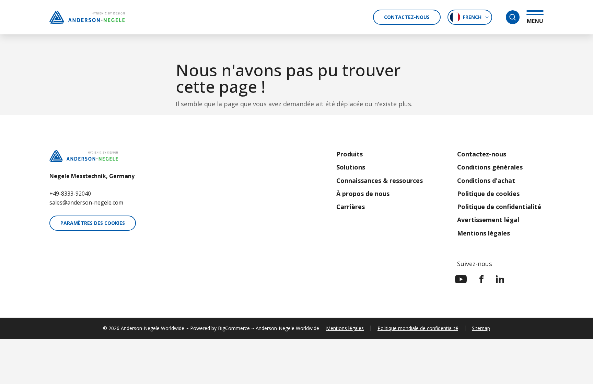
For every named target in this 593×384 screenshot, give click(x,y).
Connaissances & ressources (379, 180)
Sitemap (481, 328)
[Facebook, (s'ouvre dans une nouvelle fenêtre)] (481, 279)
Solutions (350, 167)
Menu (535, 20)
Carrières (350, 206)
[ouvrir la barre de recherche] (513, 17)
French (472, 17)
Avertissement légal (488, 220)
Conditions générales (490, 167)
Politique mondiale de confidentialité (417, 328)
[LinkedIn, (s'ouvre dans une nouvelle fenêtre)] (500, 279)
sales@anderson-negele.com (86, 202)
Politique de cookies (488, 193)
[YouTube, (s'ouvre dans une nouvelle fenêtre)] (461, 279)
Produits (349, 154)
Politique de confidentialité (499, 206)
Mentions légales (483, 233)
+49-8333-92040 (70, 193)
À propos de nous (362, 193)
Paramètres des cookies (92, 223)
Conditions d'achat (486, 180)
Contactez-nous (407, 17)
